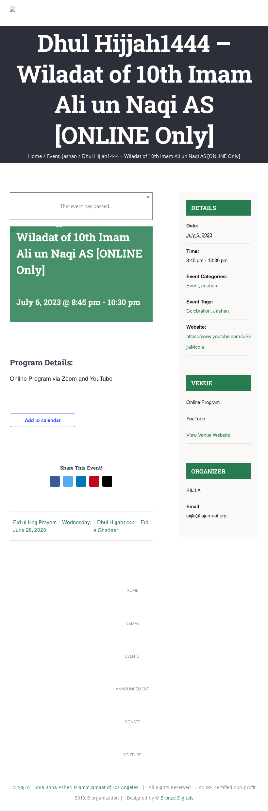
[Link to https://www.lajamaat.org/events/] (17, 647)
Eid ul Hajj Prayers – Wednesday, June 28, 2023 (52, 525)
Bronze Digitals (176, 798)
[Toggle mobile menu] (255, 15)
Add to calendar (42, 420)
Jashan (209, 285)
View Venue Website (208, 434)
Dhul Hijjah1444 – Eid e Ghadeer (120, 526)
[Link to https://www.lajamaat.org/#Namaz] (17, 614)
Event (192, 285)
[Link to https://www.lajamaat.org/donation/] (17, 712)
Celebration (198, 310)
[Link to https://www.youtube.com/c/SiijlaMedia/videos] (17, 745)
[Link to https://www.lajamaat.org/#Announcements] (17, 679)
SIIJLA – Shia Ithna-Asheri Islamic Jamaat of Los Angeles (78, 787)
